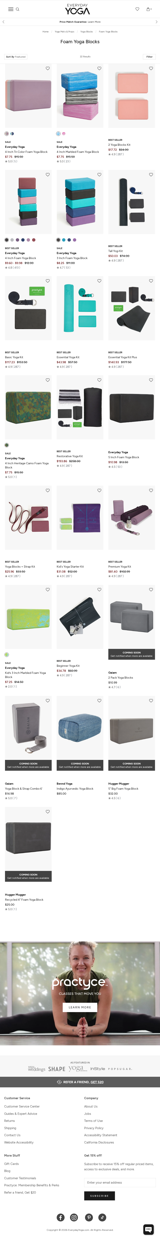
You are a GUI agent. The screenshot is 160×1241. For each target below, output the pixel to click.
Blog (7, 1171)
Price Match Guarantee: (80, 21)
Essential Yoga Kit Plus (122, 357)
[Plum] (17, 240)
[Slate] (12, 240)
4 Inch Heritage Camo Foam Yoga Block (27, 463)
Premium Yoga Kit (119, 566)
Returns (9, 1121)
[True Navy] (23, 240)
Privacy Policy (94, 1128)
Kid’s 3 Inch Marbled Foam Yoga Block (25, 672)
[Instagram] (74, 1217)
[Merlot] (33, 240)
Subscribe (99, 1195)
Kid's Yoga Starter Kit (70, 566)
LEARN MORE (80, 1007)
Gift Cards (11, 1164)
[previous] (4, 22)
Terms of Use (93, 1121)
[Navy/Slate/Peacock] (12, 133)
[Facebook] (60, 1217)
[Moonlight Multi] (58, 133)
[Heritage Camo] (6, 445)
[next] (156, 22)
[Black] (6, 240)
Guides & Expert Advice (20, 1114)
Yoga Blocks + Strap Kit (20, 566)
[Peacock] (63, 240)
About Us (91, 1106)
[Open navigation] (10, 9)
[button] (11, 161)
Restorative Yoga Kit (70, 456)
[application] (148, 1229)
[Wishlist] (137, 9)
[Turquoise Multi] (6, 654)
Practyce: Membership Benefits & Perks (31, 1185)
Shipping (10, 1128)
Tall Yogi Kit (115, 251)
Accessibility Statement (100, 1135)
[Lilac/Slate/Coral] (6, 133)
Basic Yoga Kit (14, 357)
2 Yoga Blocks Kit (119, 145)
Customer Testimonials (20, 1178)
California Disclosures (99, 1142)
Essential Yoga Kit (68, 357)
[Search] (17, 9)
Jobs (87, 1114)
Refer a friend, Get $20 (20, 1192)
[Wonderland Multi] (63, 133)
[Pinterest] (89, 1217)
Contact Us (12, 1135)
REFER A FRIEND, (83, 1082)
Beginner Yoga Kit (68, 666)
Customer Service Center (22, 1106)
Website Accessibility (19, 1142)
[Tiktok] (102, 1217)
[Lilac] (28, 240)
